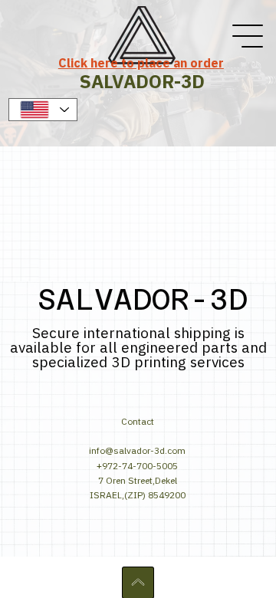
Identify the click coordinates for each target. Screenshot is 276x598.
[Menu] (248, 36)
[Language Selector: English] (42, 109)
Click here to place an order (141, 63)
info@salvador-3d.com (137, 450)
